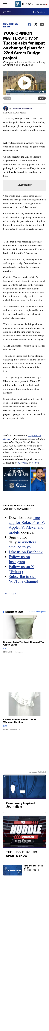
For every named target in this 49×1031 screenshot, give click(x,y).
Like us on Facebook (26, 551)
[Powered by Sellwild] (42, 772)
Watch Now (41, 4)
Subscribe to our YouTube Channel (23, 578)
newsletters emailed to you (22, 544)
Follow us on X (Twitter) (21, 569)
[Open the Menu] (4, 4)
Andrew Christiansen (22, 108)
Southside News (10, 25)
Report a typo (10, 593)
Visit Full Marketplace (37, 612)
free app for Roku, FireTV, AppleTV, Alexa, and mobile (27, 524)
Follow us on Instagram (19, 559)
